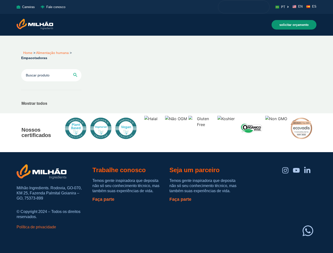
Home (26, 53)
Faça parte (103, 199)
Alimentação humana (52, 53)
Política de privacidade (36, 227)
